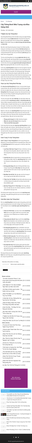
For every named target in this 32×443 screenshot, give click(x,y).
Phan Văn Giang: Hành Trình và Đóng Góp (16, 402)
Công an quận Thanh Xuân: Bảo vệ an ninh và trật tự (12, 330)
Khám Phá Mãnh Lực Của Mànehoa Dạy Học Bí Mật (12, 294)
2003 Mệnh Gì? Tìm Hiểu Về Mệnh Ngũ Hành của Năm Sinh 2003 (12, 285)
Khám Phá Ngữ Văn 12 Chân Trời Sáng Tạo (17, 425)
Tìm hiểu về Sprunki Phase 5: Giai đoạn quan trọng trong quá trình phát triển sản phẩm (12, 280)
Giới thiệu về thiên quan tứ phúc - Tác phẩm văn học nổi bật (12, 290)
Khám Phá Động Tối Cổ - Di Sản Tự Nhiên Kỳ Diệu (18, 429)
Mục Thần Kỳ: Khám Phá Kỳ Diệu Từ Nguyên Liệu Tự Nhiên (12, 339)
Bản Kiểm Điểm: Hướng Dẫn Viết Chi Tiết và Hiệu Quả (12, 312)
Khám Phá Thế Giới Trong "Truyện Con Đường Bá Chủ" (11, 357)
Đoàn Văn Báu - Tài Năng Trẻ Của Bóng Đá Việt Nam (11, 308)
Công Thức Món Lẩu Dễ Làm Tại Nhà (12, 320)
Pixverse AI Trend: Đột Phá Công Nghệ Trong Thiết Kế (11, 326)
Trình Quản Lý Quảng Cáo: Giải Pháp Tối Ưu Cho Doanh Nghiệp (12, 348)
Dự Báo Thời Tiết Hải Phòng (10, 365)
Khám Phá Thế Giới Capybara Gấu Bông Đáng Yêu (12, 361)
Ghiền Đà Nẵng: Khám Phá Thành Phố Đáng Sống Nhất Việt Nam (11, 303)
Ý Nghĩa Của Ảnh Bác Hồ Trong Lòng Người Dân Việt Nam (12, 317)
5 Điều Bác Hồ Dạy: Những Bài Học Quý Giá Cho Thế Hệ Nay (12, 299)
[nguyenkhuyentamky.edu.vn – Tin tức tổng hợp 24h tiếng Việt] (16, 6)
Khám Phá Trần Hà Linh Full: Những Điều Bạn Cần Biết (12, 334)
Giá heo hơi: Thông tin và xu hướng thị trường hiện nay (12, 343)
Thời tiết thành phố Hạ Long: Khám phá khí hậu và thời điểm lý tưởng (12, 352)
